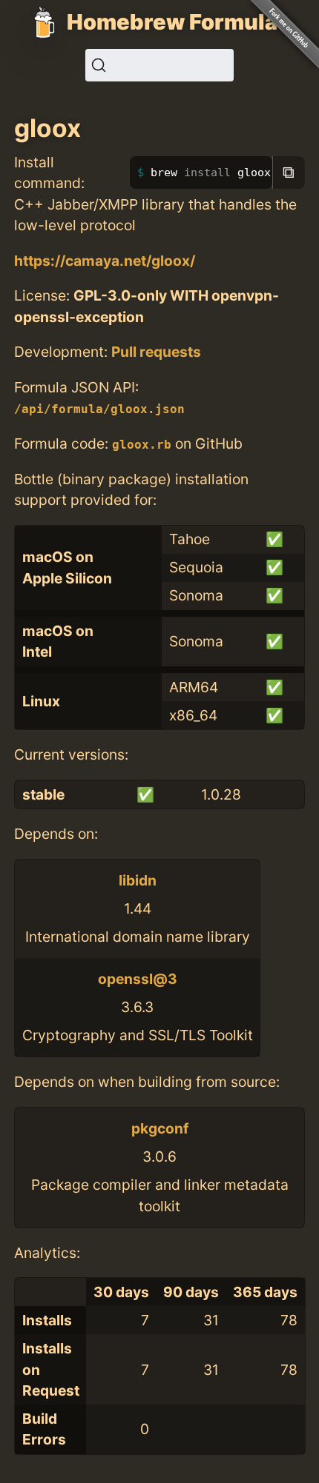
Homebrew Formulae (179, 22)
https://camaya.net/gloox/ (104, 261)
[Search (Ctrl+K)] (159, 65)
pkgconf (159, 1128)
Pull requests (156, 352)
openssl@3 (137, 979)
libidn (138, 880)
